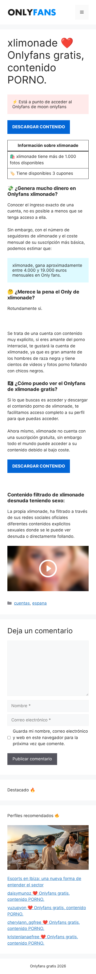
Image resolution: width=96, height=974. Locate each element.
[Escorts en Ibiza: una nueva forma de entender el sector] (48, 848)
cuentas (22, 603)
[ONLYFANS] (32, 12)
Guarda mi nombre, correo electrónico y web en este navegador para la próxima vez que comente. (50, 737)
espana (39, 603)
